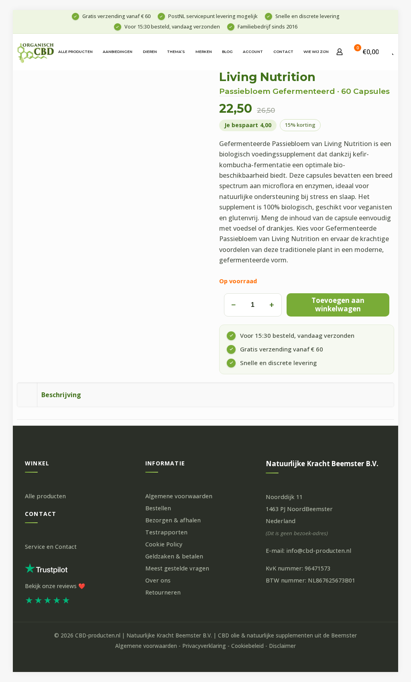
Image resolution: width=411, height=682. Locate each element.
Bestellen (158, 508)
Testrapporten (166, 532)
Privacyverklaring (204, 646)
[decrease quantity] (233, 305)
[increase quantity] (272, 305)
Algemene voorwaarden (178, 496)
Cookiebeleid (247, 646)
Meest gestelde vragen (177, 568)
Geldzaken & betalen (174, 556)
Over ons (158, 580)
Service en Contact (51, 546)
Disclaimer (282, 646)
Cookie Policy (164, 544)
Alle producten (45, 496)
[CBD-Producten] (36, 52)
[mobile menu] (385, 52)
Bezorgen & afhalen (173, 520)
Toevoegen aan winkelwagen (337, 304)
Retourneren (163, 592)
